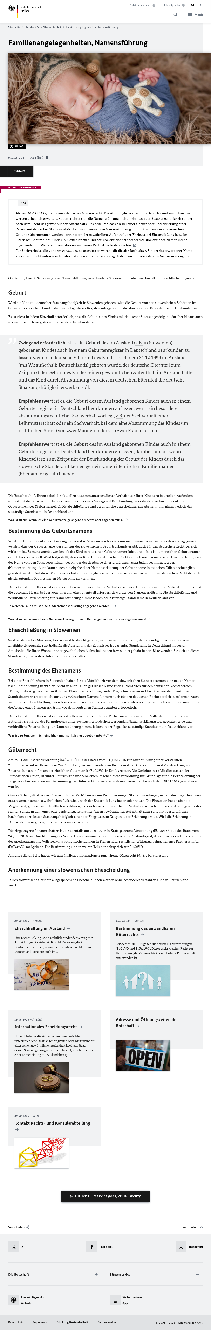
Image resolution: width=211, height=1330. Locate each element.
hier (128, 245)
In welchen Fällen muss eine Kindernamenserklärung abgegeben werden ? (60, 606)
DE (193, 5)
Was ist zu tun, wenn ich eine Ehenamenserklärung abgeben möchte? (58, 735)
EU (63, 760)
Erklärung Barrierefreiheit (72, 1322)
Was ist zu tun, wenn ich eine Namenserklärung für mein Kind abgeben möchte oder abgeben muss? (77, 619)
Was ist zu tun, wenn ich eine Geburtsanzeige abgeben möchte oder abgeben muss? (65, 520)
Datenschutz (15, 1322)
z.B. (119, 224)
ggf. (36, 592)
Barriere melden (107, 1322)
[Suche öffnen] (174, 12)
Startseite (14, 27)
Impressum (40, 1322)
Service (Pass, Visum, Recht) (43, 27)
